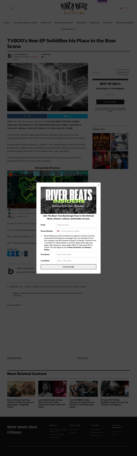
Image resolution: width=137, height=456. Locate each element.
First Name (45, 254)
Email (43, 225)
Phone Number (47, 231)
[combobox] (58, 231)
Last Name (45, 261)
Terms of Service (74, 247)
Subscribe (68, 266)
